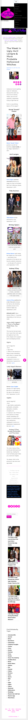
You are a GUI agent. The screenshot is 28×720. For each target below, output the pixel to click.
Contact (17, 24)
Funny (9, 654)
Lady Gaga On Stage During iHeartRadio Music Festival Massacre (13, 616)
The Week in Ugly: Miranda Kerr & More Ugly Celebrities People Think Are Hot (13, 580)
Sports (9, 676)
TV (9, 680)
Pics (17, 494)
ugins (13, 426)
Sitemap (9, 710)
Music (9, 661)
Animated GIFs (12, 635)
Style (16, 13)
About (16, 26)
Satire (9, 675)
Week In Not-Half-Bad (21, 17)
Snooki (9, 491)
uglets (13, 363)
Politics (10, 671)
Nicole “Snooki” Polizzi (14, 110)
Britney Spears (14, 225)
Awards (10, 637)
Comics (14, 494)
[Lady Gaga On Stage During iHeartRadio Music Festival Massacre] (14, 608)
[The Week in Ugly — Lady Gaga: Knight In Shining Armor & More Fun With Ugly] (14, 590)
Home (16, 4)
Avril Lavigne (14, 154)
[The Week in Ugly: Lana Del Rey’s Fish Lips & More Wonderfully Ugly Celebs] (14, 531)
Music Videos (11, 663)
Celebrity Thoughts (13, 644)
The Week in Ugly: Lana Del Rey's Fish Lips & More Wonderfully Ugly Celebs (13, 541)
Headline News (12, 659)
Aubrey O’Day (14, 268)
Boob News (18, 20)
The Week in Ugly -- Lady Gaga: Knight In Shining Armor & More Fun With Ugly (14, 598)
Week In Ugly (18, 15)
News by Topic (18, 709)
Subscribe (13, 711)
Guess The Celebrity (13, 657)
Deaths (10, 650)
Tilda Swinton (14, 191)
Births (9, 638)
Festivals (10, 652)
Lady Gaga (17, 489)
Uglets (11, 496)
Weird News (11, 697)
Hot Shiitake (5, 21)
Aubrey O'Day (10, 488)
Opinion (10, 665)
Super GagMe (14, 386)
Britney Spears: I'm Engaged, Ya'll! (13, 563)
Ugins (8, 496)
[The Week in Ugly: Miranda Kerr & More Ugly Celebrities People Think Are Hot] (14, 571)
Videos (17, 22)
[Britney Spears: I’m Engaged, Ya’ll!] (14, 554)
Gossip (17, 8)
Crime (9, 648)
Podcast (17, 6)
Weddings (10, 692)
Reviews (10, 673)
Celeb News (18, 11)
